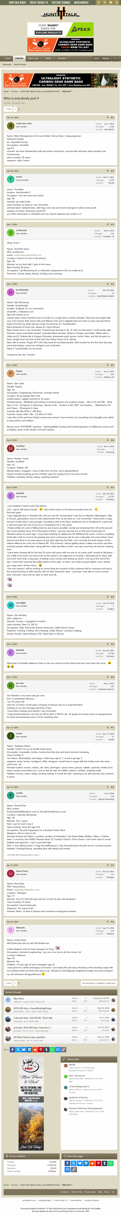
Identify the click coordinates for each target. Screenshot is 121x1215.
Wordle (72, 1065)
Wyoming (110, 452)
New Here (19, 999)
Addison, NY (109, 377)
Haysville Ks (109, 130)
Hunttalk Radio (45, 1200)
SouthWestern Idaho (105, 296)
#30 (112, 677)
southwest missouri (106, 689)
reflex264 (18, 1002)
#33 (112, 865)
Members (62, 58)
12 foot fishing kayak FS (79, 1087)
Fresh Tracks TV (60, 1200)
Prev (9, 109)
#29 (112, 644)
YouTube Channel (92, 1200)
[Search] (115, 58)
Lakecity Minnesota (106, 799)
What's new (33, 58)
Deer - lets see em (77, 1076)
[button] (41, 58)
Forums (19, 58)
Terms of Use (77, 1192)
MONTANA (73, 1114)
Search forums (20, 64)
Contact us (64, 1192)
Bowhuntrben (19, 1041)
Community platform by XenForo (43, 1209)
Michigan (110, 877)
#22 (112, 171)
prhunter (17, 1031)
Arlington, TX (108, 237)
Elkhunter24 (104, 1001)
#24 (112, 284)
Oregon (111, 609)
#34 (112, 922)
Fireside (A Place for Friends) (81, 1071)
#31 (112, 728)
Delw (8, 103)
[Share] (108, 118)
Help (100, 1192)
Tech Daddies (96, 1209)
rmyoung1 (18, 1021)
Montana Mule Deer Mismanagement (86, 1108)
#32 (112, 787)
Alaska (111, 740)
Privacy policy (90, 1192)
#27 (112, 488)
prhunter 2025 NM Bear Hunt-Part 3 (32, 1028)
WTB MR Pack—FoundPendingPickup (32, 1008)
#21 (112, 118)
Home (8, 58)
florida (111, 183)
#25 (112, 365)
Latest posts (73, 1059)
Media (48, 58)
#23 (112, 224)
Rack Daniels (19, 1012)
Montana (110, 499)
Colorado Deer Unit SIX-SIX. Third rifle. (33, 1018)
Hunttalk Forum (28, 1200)
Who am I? (40, 1002)
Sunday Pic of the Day (78, 1098)
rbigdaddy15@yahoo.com (26, 889)
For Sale (72, 1092)
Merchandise (75, 1200)
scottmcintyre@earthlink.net (27, 255)
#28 (112, 597)
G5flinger (52, 1171)
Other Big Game (41, 1031)
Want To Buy (42, 1012)
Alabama (110, 934)
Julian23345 (104, 1040)
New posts (7, 64)
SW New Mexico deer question (29, 1037)
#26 (112, 440)
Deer (37, 1021)
